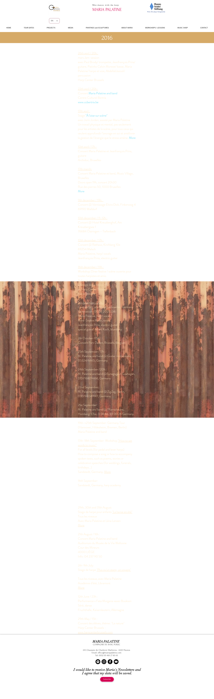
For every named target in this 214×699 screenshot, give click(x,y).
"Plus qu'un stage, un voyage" (114, 570)
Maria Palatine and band (103, 93)
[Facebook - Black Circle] (110, 661)
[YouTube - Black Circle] (116, 661)
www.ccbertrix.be (88, 102)
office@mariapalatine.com (109, 652)
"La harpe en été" (122, 512)
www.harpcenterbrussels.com (95, 632)
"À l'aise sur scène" (96, 115)
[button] (28, 27)
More (132, 138)
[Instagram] (104, 661)
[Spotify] (97, 661)
